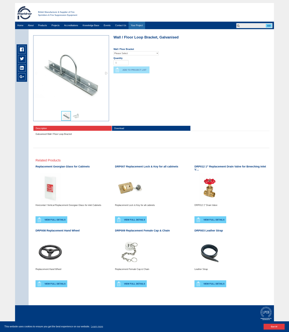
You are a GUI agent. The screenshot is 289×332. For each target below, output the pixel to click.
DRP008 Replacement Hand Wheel (58, 230)
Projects (55, 25)
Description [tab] (41, 128)
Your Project (137, 25)
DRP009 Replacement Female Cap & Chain (142, 230)
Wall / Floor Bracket (123, 49)
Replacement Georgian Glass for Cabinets (63, 166)
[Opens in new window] (22, 50)
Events (107, 25)
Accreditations (71, 25)
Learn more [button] (97, 326)
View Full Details (55, 220)
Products (42, 25)
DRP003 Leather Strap (208, 230)
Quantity (118, 58)
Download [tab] (119, 128)
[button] (106, 73)
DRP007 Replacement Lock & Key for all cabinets (146, 166)
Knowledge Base (91, 25)
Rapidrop (24, 12)
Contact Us (120, 25)
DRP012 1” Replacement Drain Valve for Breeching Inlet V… (230, 168)
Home (20, 25)
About (31, 25)
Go (268, 25)
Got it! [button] (274, 326)
